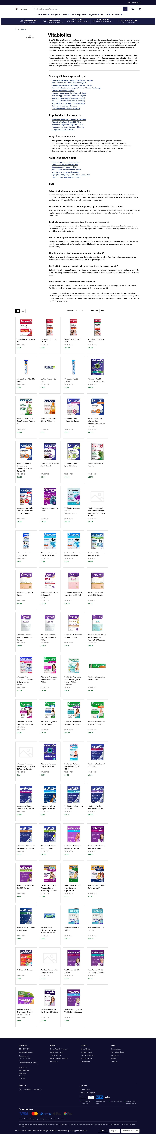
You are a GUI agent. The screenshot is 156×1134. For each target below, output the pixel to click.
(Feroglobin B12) (63, 90)
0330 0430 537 (24, 1049)
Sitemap (114, 1061)
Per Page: (94, 311)
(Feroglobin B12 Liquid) (69, 93)
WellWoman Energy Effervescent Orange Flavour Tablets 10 (24, 1012)
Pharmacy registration (88, 1055)
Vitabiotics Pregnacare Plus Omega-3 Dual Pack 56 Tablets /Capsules (26, 766)
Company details (86, 1052)
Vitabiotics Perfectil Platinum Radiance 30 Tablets (25, 637)
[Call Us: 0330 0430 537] (132, 9)
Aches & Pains (41, 14)
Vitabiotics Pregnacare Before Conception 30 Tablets (49, 679)
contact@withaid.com (26, 1052)
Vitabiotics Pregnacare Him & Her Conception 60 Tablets (25, 724)
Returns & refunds (55, 1055)
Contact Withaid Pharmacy (58, 1049)
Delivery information (56, 1052)
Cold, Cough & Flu (78, 14)
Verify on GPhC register (87, 1093)
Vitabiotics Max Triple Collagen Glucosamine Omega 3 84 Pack (25, 510)
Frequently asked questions (59, 1058)
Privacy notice (116, 1049)
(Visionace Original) (66, 108)
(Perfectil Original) (68, 103)
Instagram (27, 1089)
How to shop (54, 1061)
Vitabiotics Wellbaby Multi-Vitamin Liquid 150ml (72, 766)
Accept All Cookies (130, 1131)
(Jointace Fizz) (68, 101)
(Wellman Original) (69, 83)
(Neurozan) (64, 106)
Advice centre (85, 1061)
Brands (113, 1058)
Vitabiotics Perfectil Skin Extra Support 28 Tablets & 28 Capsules (97, 637)
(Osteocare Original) (68, 98)
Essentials (116, 14)
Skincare (104, 14)
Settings (103, 1131)
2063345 (64, 1124)
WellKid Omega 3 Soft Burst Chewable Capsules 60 (72, 888)
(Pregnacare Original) (72, 85)
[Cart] (139, 9)
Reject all (114, 1131)
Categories (115, 1055)
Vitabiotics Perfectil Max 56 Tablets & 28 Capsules (50, 595)
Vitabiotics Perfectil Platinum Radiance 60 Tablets (49, 637)
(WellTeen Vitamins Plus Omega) (76, 88)
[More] (48, 14)
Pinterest (37, 1089)
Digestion (93, 14)
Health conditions (86, 1058)
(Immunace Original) (69, 96)
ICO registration (85, 1089)
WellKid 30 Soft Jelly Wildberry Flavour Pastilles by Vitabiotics (49, 888)
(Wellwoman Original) (72, 80)
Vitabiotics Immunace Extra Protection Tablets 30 (26, 421)
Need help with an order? (28, 1063)
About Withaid (85, 1049)
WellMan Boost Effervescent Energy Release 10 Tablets (48, 930)
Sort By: (70, 311)
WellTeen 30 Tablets (24, 970)
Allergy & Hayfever (59, 14)
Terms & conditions (117, 1052)
